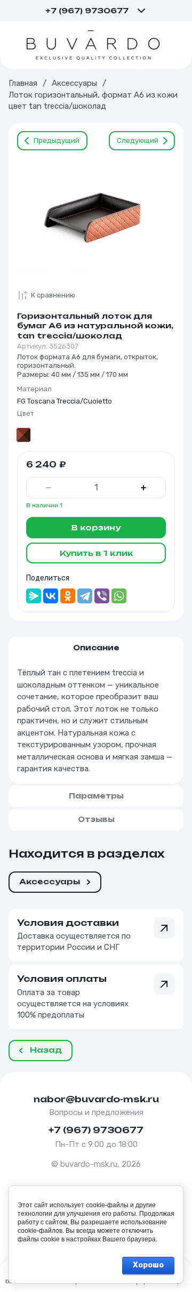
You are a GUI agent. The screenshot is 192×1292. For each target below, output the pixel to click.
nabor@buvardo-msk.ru (96, 1099)
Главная (23, 83)
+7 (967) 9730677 (87, 10)
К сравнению (53, 295)
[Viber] (101, 595)
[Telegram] (84, 595)
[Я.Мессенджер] (33, 595)
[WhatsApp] (118, 595)
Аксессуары (74, 83)
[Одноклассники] (67, 595)
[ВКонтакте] (50, 595)
